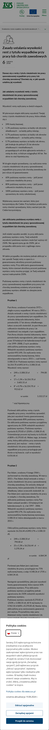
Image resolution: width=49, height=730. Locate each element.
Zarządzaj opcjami (24, 713)
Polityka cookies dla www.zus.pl (21, 691)
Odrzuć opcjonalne (24, 705)
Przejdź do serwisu (24, 721)
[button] (13, 633)
